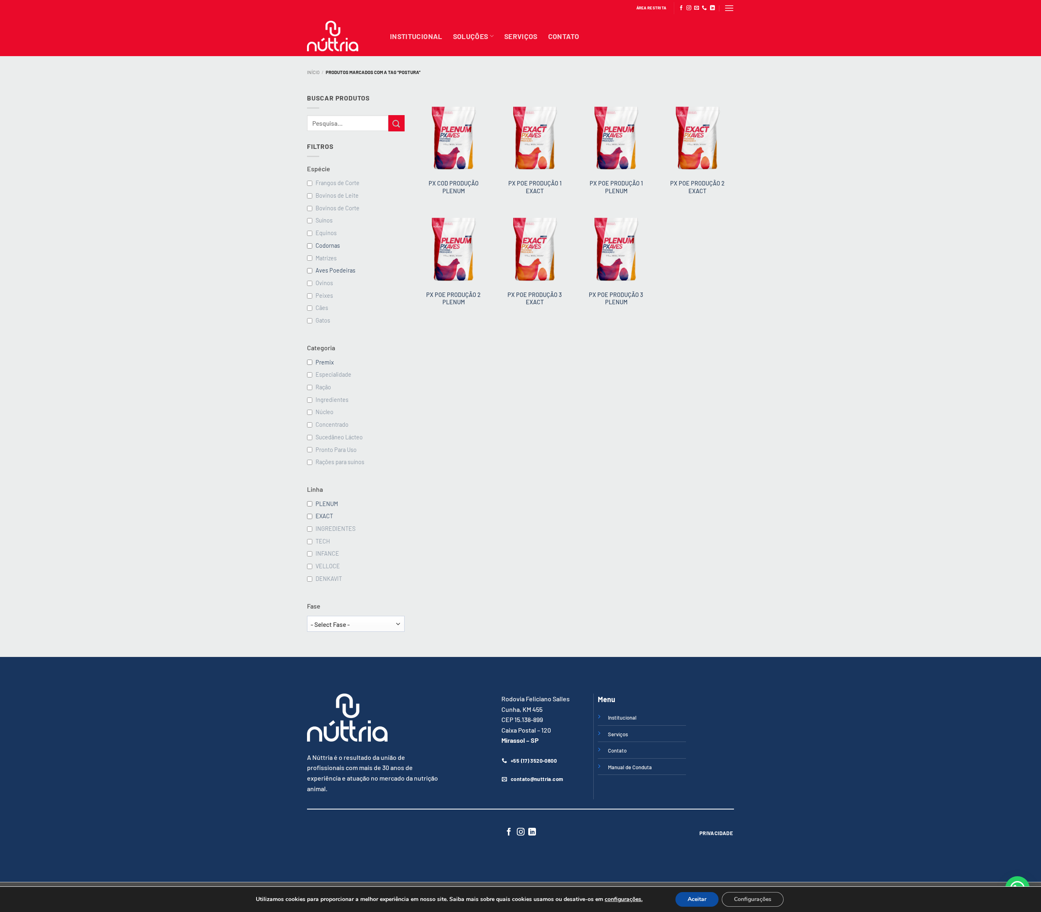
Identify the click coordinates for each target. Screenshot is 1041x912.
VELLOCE (328, 566)
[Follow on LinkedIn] (712, 8)
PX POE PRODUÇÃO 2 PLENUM (453, 298)
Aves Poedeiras (335, 270)
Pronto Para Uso (336, 449)
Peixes (324, 295)
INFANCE (327, 553)
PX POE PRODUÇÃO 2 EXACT (697, 187)
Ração (323, 387)
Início (313, 72)
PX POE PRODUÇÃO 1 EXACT (535, 187)
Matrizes (326, 258)
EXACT (324, 516)
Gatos (323, 320)
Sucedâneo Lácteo (339, 437)
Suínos (324, 220)
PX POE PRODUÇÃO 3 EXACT (534, 298)
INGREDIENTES (335, 528)
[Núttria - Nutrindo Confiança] (342, 36)
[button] (729, 8)
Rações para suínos (340, 461)
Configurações (752, 899)
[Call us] (704, 8)
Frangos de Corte (337, 182)
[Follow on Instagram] (688, 8)
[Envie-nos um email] (696, 8)
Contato (563, 36)
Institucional (416, 36)
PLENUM (327, 503)
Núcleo (324, 411)
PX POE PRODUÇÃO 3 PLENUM (616, 298)
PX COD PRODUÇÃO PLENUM (454, 187)
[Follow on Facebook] (681, 8)
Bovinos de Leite (337, 195)
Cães (322, 307)
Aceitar (697, 899)
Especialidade (333, 374)
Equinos (326, 232)
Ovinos (324, 282)
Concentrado (332, 424)
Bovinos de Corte (337, 208)
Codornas (328, 245)
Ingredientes (332, 399)
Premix (325, 362)
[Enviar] (396, 123)
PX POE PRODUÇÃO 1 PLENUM (616, 187)
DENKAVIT (329, 578)
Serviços (521, 36)
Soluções (470, 36)
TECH (323, 541)
